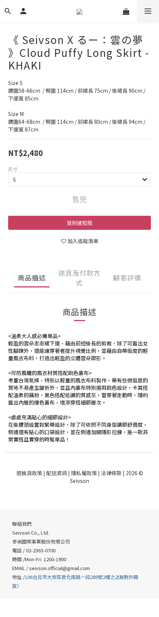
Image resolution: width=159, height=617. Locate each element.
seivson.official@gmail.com (59, 568)
